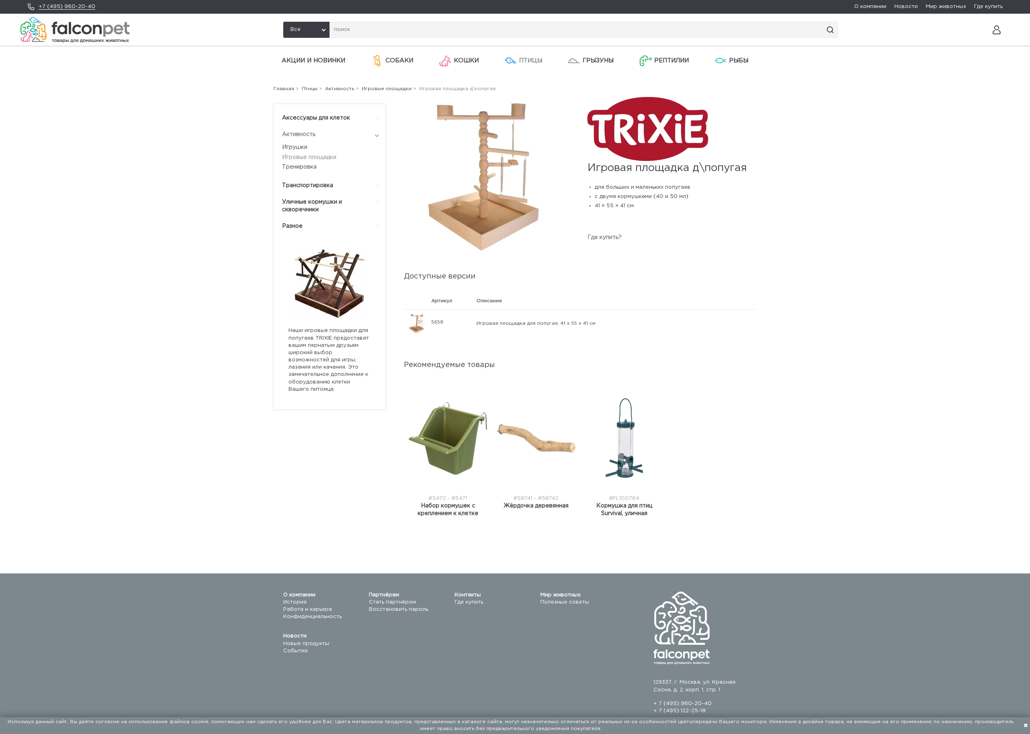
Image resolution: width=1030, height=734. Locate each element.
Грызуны (598, 60)
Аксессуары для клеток (316, 117)
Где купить (988, 6)
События (295, 651)
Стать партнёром (392, 602)
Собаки (399, 60)
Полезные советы (564, 602)
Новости (906, 6)
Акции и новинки (313, 60)
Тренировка (299, 167)
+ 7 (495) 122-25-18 (679, 711)
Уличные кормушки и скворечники (312, 206)
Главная (284, 89)
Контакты (468, 595)
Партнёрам (384, 595)
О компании (870, 6)
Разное (292, 226)
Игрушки (294, 147)
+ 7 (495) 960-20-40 (682, 703)
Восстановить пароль (398, 609)
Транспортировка (307, 185)
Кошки (466, 60)
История (295, 602)
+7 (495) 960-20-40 (67, 6)
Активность (298, 134)
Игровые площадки (309, 157)
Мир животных (946, 6)
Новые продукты (306, 643)
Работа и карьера (307, 609)
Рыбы (738, 60)
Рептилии (671, 60)
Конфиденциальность (312, 616)
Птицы (530, 60)
